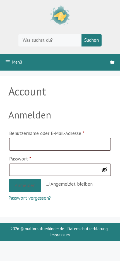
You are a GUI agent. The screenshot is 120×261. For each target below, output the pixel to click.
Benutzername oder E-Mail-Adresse (59, 133)
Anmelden (25, 185)
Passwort (32, 158)
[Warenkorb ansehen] (112, 62)
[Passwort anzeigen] (104, 170)
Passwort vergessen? (29, 198)
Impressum (60, 234)
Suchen (91, 40)
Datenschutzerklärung (88, 228)
